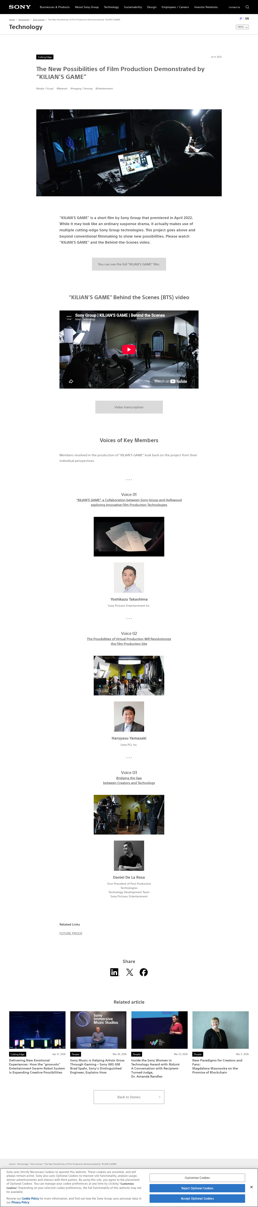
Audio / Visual (45, 88)
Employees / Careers (174, 5)
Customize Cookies (197, 1177)
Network (62, 88)
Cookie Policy (30, 1198)
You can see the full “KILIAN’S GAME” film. (129, 264)
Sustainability (131, 5)
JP (241, 18)
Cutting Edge (45, 57)
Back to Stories (129, 1097)
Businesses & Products (53, 5)
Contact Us (234, 7)
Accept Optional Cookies (197, 1198)
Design (150, 5)
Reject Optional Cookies (197, 1188)
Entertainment (105, 88)
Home (12, 19)
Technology (110, 5)
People (75, 1054)
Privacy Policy (20, 1202)
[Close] (251, 1187)
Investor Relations (205, 5)
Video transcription (129, 407)
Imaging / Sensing (82, 88)
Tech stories (39, 19)
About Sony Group (85, 5)
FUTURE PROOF (70, 933)
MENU (241, 27)
